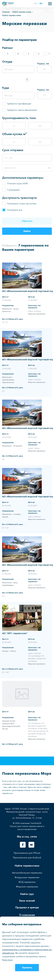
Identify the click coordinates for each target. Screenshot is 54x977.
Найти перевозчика (27, 865)
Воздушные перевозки (27, 877)
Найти (27, 231)
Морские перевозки (27, 886)
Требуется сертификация (19, 103)
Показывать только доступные (21, 203)
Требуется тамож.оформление (22, 110)
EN (35, 3)
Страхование (13, 190)
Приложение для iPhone (27, 853)
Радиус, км (43, 63)
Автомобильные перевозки (27, 872)
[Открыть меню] (50, 4)
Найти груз (27, 894)
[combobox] (27, 167)
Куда (5, 87)
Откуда (7, 61)
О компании (27, 915)
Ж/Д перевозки (27, 882)
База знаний (27, 900)
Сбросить (27, 221)
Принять (27, 967)
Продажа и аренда (27, 907)
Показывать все (14, 210)
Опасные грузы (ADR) (17, 183)
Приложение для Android (27, 857)
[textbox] (27, 167)
